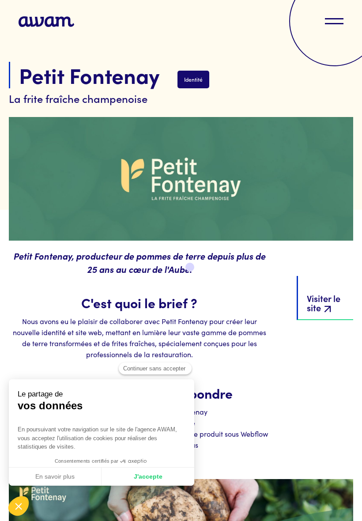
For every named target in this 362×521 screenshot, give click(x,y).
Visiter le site (323, 302)
